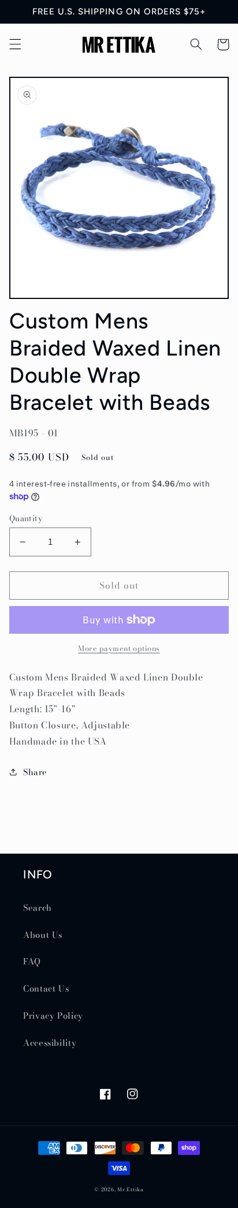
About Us (42, 934)
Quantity (25, 518)
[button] (15, 44)
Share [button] (35, 772)
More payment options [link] (119, 649)
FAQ (32, 961)
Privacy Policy (53, 1015)
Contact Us (46, 988)
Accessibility (49, 1042)
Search (37, 907)
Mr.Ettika (130, 1189)
